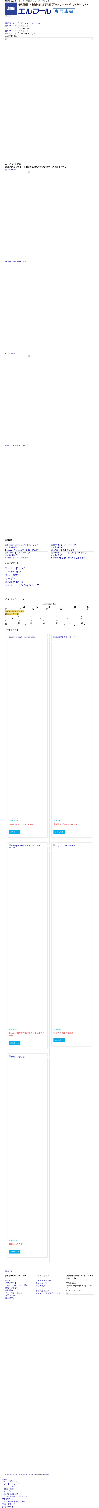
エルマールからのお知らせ (16, 31)
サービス (8, 1491)
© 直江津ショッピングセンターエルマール (20, 1474)
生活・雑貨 (9, 1489)
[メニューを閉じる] (1, 1477)
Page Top (8, 1271)
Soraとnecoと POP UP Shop (21, 824)
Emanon (46, 1474)
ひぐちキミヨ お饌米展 (63, 1033)
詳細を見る (15, 832)
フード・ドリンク (11, 1484)
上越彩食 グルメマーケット (65, 824)
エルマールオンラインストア (16, 1496)
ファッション (9, 1486)
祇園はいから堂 (16, 1244)
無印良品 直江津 (11, 1494)
